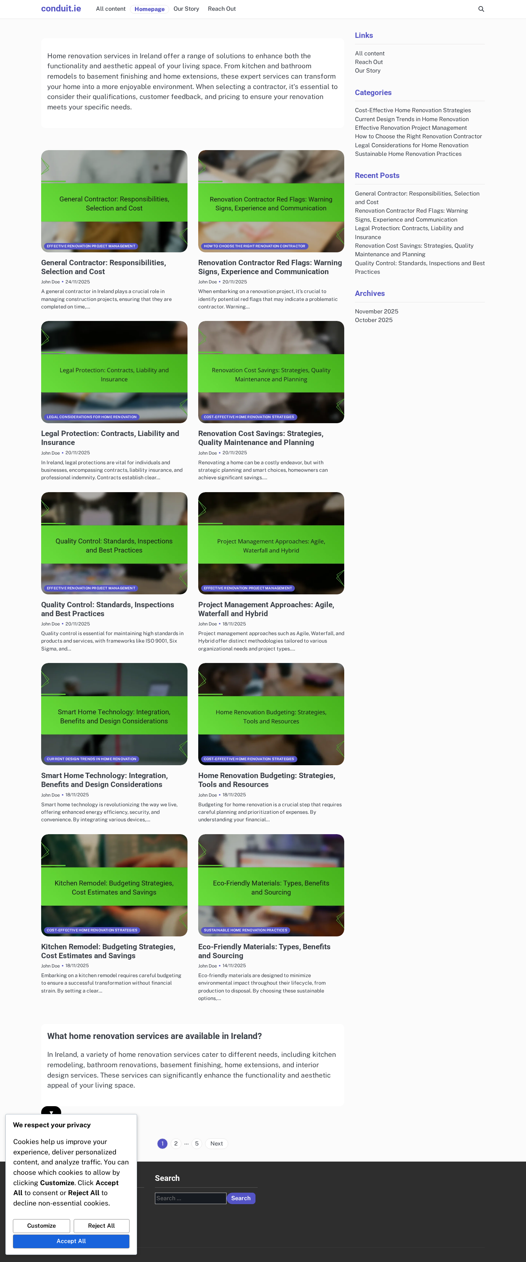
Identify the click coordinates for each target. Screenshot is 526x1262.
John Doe (50, 281)
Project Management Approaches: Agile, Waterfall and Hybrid (266, 609)
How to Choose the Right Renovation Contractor (255, 246)
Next (216, 1143)
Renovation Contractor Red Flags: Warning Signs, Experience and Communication (270, 267)
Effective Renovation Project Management (91, 246)
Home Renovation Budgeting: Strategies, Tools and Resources (266, 780)
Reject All (101, 1225)
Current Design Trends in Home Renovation (91, 759)
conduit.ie (61, 8)
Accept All (71, 1241)
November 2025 (376, 311)
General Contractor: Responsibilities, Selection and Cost (103, 267)
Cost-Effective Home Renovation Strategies (249, 417)
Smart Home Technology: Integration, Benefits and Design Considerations (104, 780)
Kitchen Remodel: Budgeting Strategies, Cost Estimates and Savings (108, 951)
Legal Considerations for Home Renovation (92, 417)
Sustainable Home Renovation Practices (245, 930)
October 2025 (374, 320)
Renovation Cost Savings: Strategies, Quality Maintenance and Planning (260, 438)
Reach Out (222, 8)
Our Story (186, 8)
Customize (41, 1225)
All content (111, 8)
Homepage (150, 9)
